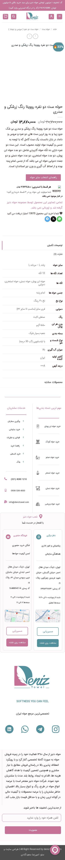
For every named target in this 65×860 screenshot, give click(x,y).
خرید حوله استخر (52, 473)
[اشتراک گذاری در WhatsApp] (59, 219)
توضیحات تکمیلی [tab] (54, 245)
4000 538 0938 (18, 490)
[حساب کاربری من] (51, 16)
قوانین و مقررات (13, 437)
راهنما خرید (15, 445)
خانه (55, 29)
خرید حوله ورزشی (52, 504)
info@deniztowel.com (19, 502)
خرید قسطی (15, 453)
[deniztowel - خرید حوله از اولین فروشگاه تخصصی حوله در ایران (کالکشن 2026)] (32, 16)
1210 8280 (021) (19, 479)
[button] (59, 16)
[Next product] (35, 36)
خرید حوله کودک (52, 441)
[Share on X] (53, 219)
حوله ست (46, 29)
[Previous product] (29, 36)
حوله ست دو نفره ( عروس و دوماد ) (23, 29)
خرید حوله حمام (52, 457)
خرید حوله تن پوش (52, 426)
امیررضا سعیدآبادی (30, 855)
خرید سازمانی (14, 429)
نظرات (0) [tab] (58, 254)
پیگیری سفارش (14, 421)
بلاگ (18, 462)
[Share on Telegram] (47, 219)
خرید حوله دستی (52, 488)
